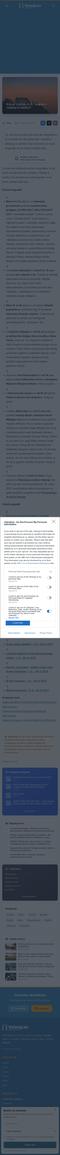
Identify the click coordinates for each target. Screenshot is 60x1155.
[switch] (49, 577)
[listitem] (30, 571)
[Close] (54, 522)
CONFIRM (18, 623)
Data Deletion (14, 633)
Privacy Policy (46, 633)
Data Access (30, 633)
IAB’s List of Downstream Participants (33, 563)
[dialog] (30, 577)
